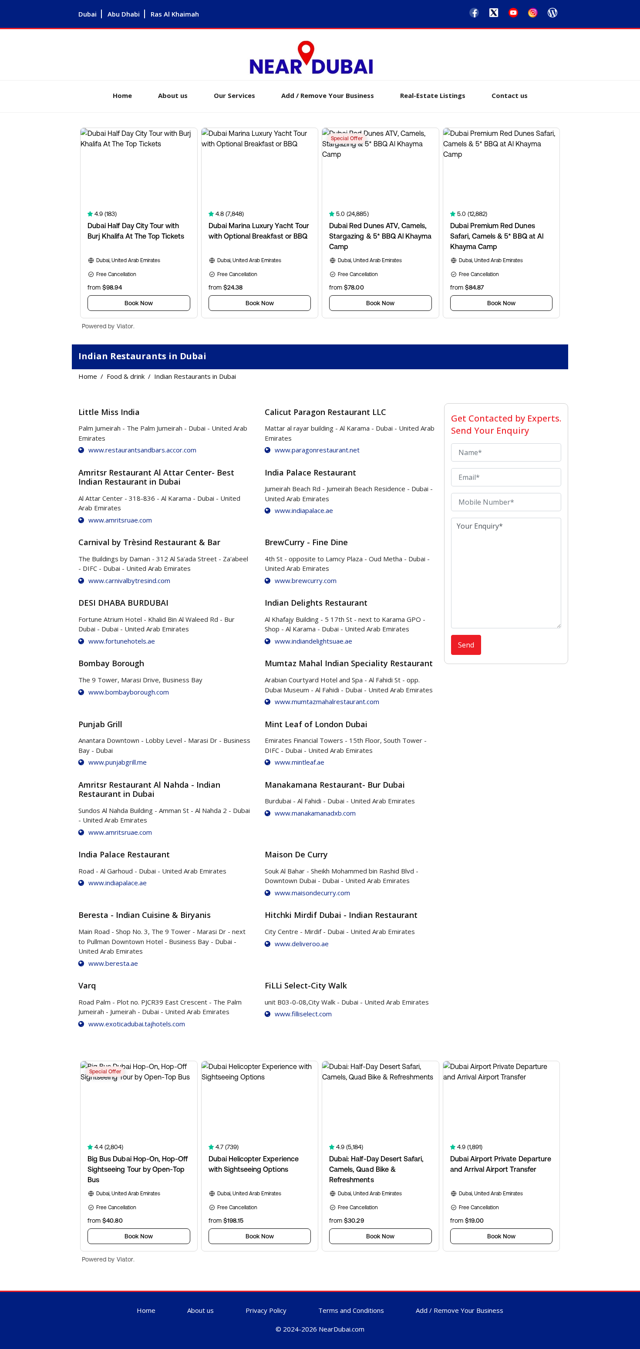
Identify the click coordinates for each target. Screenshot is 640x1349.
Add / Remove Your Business (327, 95)
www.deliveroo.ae (302, 943)
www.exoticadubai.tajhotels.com (136, 1023)
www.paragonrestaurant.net (317, 449)
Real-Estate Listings (432, 95)
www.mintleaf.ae (299, 762)
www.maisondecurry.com (312, 892)
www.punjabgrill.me (117, 762)
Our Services (234, 95)
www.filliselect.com (303, 1013)
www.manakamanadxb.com (315, 813)
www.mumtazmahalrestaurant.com (327, 701)
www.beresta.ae (113, 963)
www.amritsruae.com (120, 520)
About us (173, 95)
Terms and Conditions (351, 1310)
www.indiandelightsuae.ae (313, 641)
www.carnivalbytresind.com (129, 580)
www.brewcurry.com (306, 580)
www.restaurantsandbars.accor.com (142, 449)
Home (122, 95)
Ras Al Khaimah (175, 14)
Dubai (87, 14)
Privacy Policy (266, 1310)
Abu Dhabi (124, 14)
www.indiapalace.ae (304, 510)
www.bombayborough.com (128, 692)
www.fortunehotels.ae (121, 641)
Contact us (510, 95)
